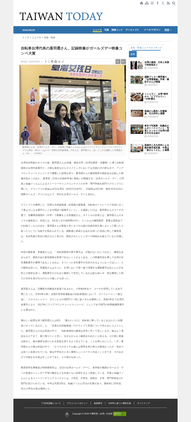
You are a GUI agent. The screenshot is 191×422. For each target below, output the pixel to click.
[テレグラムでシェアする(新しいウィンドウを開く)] (55, 61)
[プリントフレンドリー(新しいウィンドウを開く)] (59, 61)
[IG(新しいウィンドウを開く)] (152, 3)
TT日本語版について (51, 403)
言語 (167, 30)
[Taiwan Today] (61, 16)
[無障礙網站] (119, 414)
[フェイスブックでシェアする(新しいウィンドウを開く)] (157, 3)
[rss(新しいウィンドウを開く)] (168, 3)
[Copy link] (62, 61)
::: (14, 8)
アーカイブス (132, 30)
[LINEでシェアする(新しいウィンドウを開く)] (52, 61)
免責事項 (98, 403)
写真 (106, 30)
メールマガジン (152, 29)
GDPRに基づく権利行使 (119, 403)
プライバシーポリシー (77, 403)
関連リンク (117, 30)
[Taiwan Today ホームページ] (141, 3)
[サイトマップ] (146, 3)
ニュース (97, 30)
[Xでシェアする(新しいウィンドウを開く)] (163, 3)
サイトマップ (143, 403)
